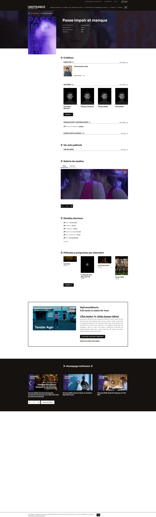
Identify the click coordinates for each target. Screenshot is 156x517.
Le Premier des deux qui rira (86, 276)
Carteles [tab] (72, 166)
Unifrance (113, 7)
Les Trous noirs (103, 265)
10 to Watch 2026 (108, 1)
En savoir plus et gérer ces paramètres (36, 515)
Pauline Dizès (103, 107)
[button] (125, 172)
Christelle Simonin (67, 107)
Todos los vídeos (47, 402)
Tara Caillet (119, 107)
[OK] (98, 514)
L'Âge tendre (86, 316)
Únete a (120, 7)
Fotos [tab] (64, 166)
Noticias (66, 7)
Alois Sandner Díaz (85, 25)
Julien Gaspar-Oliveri (108, 316)
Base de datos (89, 7)
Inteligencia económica (101, 7)
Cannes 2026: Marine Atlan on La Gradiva (112, 393)
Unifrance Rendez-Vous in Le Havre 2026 (93, 1)
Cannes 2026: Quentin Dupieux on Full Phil (77, 394)
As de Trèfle (119, 277)
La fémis (83, 27)
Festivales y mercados (77, 7)
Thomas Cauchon (87, 107)
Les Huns (66, 264)
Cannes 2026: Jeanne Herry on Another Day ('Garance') (42, 394)
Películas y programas (55, 7)
